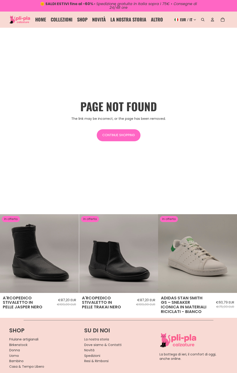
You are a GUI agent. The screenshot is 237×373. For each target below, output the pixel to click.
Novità (89, 350)
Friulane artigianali (23, 339)
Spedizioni (92, 355)
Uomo (14, 355)
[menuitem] (157, 20)
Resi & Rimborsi (96, 361)
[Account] (212, 20)
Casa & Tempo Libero (26, 366)
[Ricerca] (203, 20)
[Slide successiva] (72, 254)
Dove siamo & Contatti (103, 345)
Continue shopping (118, 135)
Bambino (16, 361)
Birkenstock (18, 345)
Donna (14, 350)
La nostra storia (96, 339)
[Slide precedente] (7, 254)
